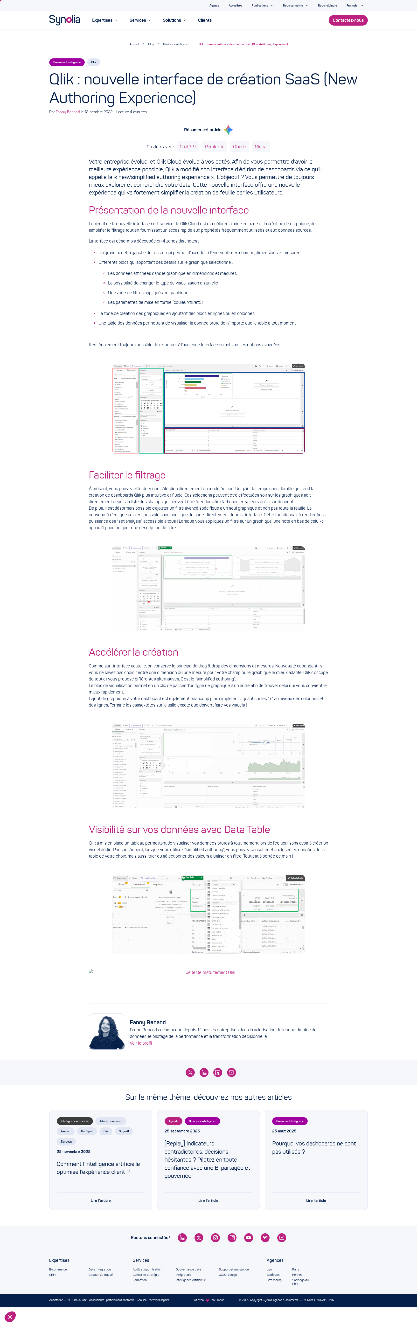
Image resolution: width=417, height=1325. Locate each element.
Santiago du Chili (300, 1282)
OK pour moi (80, 1301)
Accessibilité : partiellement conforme (111, 1300)
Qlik (93, 62)
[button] (10, 1317)
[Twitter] (190, 1072)
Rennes (297, 1275)
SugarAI (124, 1131)
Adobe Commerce (110, 1121)
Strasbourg (274, 1280)
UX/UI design (228, 1275)
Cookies (141, 1300)
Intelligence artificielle (75, 1121)
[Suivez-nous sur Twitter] (199, 1238)
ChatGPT (188, 146)
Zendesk (66, 1141)
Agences (275, 1260)
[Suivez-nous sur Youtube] (249, 1238)
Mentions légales (159, 1300)
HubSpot (87, 1131)
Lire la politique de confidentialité (31, 1285)
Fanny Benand (68, 112)
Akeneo (65, 1131)
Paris (295, 1269)
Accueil (134, 44)
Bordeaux (273, 1275)
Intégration (183, 1275)
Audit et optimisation (147, 1269)
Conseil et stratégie (146, 1275)
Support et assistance (234, 1269)
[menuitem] (104, 20)
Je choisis (30, 1301)
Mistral (261, 146)
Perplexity (214, 146)
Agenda (173, 1121)
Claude (239, 146)
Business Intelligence (176, 44)
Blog (150, 44)
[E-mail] (232, 1072)
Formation (140, 1280)
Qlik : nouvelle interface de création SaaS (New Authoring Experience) (243, 44)
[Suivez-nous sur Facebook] (232, 1238)
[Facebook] (218, 1072)
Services (141, 1260)
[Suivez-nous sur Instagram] (215, 1238)
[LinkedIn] (204, 1072)
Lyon (270, 1269)
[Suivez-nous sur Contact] (282, 1238)
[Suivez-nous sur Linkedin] (182, 1238)
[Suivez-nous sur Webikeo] (265, 1238)
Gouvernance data (188, 1269)
